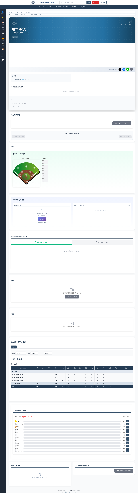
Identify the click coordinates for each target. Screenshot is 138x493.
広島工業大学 (34, 14)
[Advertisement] (72, 55)
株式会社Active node (70, 492)
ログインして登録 (72, 296)
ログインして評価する (122, 123)
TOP (12, 12)
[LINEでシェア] (127, 69)
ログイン (95, 2)
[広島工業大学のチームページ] (23, 79)
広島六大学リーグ (24, 14)
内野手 (21, 12)
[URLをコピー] (131, 69)
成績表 (13, 347)
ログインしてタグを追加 (20, 103)
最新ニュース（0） (42, 242)
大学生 (16, 12)
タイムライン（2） (103, 242)
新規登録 (103, 2)
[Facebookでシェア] (123, 69)
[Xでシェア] (120, 69)
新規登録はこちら (42, 222)
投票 (127, 421)
